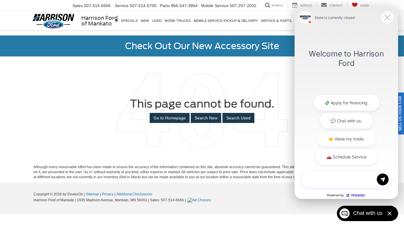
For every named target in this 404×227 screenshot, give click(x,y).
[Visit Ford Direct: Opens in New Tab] (200, 200)
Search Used (238, 118)
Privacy (108, 194)
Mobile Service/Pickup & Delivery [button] (226, 21)
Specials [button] (129, 21)
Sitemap (92, 194)
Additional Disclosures (134, 194)
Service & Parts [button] (276, 21)
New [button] (145, 21)
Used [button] (156, 21)
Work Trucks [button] (177, 21)
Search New (206, 118)
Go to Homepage (169, 118)
